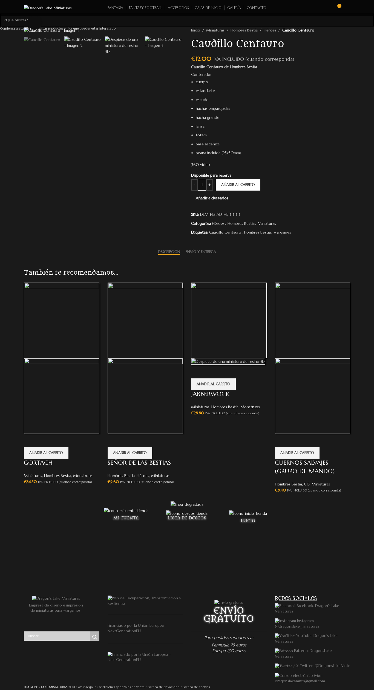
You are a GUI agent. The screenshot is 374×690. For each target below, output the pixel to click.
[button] (46, 453)
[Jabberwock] (229, 319)
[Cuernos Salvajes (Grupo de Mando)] (312, 319)
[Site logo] (48, 7)
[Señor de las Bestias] (145, 319)
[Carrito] (337, 7)
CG (307, 484)
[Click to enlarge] (35, 22)
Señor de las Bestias (139, 462)
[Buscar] (327, 7)
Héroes (143, 475)
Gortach (38, 462)
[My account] (348, 7)
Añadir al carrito (238, 184)
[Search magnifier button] (94, 637)
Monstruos (83, 475)
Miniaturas (33, 475)
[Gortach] (61, 319)
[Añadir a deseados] (31, 440)
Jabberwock (210, 394)
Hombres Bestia (57, 475)
